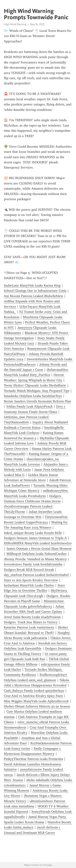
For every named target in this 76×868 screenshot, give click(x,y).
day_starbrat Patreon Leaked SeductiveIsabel (36, 575)
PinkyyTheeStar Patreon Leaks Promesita (33, 759)
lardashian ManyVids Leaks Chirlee (29, 585)
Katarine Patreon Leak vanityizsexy (29, 627)
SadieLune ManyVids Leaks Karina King (32, 285)
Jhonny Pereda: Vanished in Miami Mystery (35, 559)
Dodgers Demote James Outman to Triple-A (35, 538)
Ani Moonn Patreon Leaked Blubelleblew (33, 296)
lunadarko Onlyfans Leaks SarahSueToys (33, 396)
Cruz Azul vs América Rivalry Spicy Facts (33, 696)
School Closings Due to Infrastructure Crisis (35, 291)
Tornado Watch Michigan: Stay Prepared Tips (36, 391)
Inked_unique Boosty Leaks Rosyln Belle (33, 533)
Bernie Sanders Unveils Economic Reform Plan (37, 401)
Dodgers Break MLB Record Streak (29, 570)
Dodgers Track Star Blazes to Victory (31, 622)
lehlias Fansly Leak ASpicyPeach (29, 406)
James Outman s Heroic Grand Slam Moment (39, 548)
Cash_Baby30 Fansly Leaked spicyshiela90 (34, 691)
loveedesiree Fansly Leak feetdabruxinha (33, 564)
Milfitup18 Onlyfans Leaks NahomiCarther (36, 554)
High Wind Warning (15, 24)
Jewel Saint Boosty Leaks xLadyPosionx (32, 617)
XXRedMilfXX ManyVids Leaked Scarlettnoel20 (38, 543)
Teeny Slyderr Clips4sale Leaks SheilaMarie (35, 385)
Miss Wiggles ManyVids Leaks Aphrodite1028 (36, 701)
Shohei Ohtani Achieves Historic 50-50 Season (37, 706)
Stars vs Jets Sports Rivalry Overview (31, 580)
